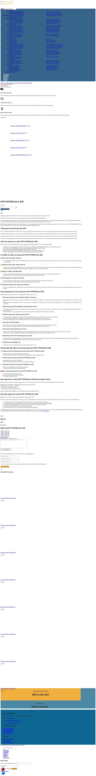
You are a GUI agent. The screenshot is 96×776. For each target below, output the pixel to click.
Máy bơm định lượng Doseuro (16, 45)
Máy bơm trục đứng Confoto (16, 19)
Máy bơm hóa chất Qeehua (16, 53)
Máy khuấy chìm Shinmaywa (53, 62)
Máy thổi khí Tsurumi (51, 68)
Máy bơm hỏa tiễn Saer (52, 34)
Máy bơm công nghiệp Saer (16, 16)
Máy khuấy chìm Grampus (52, 60)
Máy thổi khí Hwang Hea (15, 69)
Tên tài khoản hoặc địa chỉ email (9, 763)
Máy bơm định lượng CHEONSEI (54, 45)
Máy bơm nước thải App (52, 29)
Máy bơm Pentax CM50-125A (8, 607)
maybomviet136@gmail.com (13, 720)
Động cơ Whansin (51, 41)
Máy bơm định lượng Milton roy (54, 47)
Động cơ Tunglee (50, 40)
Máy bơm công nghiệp (11, 10)
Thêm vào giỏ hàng (5, 209)
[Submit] (3, 10)
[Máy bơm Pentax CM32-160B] (11, 550)
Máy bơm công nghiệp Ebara (16, 13)
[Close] (1, 469)
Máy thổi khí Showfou (51, 69)
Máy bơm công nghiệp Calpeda (54, 14)
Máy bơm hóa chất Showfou (53, 53)
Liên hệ (5, 80)
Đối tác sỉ (5, 79)
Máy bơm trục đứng (11, 18)
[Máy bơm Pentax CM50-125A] (11, 604)
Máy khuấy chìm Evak (14, 62)
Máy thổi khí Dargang (14, 67)
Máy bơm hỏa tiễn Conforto (16, 34)
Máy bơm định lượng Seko (53, 48)
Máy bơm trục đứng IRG (52, 23)
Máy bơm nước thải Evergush (16, 28)
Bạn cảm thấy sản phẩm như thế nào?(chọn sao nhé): (14, 453)
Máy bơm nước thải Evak (15, 30)
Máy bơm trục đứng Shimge (53, 21)
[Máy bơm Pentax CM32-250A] (11, 577)
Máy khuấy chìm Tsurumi (52, 63)
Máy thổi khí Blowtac (14, 65)
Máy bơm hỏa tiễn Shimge (53, 35)
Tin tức (5, 78)
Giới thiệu (6, 76)
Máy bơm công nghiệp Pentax (16, 14)
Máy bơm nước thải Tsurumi (53, 26)
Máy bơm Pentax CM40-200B (8, 525)
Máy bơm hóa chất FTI (14, 54)
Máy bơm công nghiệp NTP (25, 83)
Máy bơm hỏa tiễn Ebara (15, 35)
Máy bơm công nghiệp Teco (53, 11)
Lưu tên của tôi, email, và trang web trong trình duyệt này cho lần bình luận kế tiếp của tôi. (24, 464)
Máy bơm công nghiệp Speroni (16, 15)
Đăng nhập (14, 768)
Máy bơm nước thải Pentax (16, 26)
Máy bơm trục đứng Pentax (16, 21)
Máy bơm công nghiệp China (53, 15)
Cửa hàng (6, 75)
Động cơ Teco (49, 39)
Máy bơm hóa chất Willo (52, 54)
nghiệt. (50, 403)
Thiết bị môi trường (11, 72)
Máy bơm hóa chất (10, 49)
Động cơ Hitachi (13, 40)
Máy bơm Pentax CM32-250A (8, 579)
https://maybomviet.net (13, 723)
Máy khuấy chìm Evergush (15, 63)
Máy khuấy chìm (10, 59)
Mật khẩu (3, 766)
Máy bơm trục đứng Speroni (16, 20)
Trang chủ (6, 74)
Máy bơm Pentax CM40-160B (8, 661)
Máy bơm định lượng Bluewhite (17, 44)
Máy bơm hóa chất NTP (15, 52)
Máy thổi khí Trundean (51, 67)
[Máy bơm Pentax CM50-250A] (11, 631)
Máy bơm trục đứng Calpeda (53, 19)
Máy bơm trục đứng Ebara (53, 20)
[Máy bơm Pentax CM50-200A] (11, 686)
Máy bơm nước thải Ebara (15, 25)
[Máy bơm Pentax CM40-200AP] (11, 495)
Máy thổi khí (9, 64)
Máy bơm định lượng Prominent (54, 44)
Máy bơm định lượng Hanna (16, 47)
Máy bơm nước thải (11, 24)
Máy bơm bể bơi (10, 55)
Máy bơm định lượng (11, 43)
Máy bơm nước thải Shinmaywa (17, 31)
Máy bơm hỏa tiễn (10, 33)
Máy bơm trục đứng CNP (15, 23)
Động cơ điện (9, 38)
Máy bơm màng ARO (51, 50)
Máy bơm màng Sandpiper (53, 52)
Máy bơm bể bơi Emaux (15, 58)
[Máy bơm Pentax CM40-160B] (11, 659)
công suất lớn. (45, 411)
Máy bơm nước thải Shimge (53, 30)
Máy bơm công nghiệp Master (53, 13)
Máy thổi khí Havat (13, 68)
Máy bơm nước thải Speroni (16, 29)
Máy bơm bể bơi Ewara (52, 57)
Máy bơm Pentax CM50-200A (8, 688)
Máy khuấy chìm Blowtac (15, 60)
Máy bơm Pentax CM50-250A (8, 634)
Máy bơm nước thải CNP (52, 28)
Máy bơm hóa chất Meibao (15, 50)
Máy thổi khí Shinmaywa (52, 65)
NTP (2, 210)
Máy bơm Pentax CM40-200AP (8, 498)
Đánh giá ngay (4, 437)
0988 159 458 (10, 718)
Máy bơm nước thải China (53, 31)
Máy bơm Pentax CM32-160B (8, 552)
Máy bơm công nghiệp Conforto (17, 11)
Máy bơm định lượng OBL (15, 48)
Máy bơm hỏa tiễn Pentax (15, 36)
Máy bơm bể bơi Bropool (15, 57)
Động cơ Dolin (12, 39)
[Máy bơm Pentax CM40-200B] (11, 523)
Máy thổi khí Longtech (14, 70)
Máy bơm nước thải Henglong (53, 25)
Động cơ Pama (13, 41)
